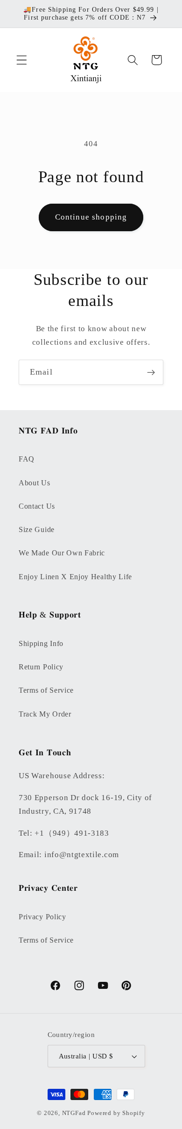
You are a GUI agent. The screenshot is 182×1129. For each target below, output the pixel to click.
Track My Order (45, 714)
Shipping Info (41, 643)
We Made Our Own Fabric (62, 553)
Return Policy (41, 667)
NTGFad (74, 1113)
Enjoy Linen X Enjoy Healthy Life (75, 577)
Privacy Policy (42, 917)
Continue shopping (91, 217)
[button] (22, 60)
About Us (34, 483)
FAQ (27, 459)
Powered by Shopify (116, 1113)
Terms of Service (46, 690)
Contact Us (37, 506)
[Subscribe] (151, 372)
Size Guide (37, 529)
